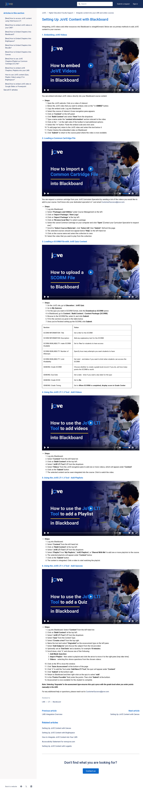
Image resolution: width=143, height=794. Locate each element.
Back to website (11, 786)
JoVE (44, 13)
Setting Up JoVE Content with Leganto (57, 746)
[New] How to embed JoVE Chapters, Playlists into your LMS (17, 69)
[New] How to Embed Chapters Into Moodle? (18, 46)
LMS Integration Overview (52, 714)
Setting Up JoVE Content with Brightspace (58, 733)
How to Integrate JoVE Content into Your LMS (59, 737)
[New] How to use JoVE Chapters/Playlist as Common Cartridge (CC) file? (16, 61)
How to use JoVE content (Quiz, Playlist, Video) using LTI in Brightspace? (17, 77)
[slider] (80, 90)
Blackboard (57, 702)
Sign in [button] (135, 4)
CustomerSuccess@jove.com (113, 202)
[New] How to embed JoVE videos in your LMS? (18, 26)
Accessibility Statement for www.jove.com (58, 742)
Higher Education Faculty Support (61, 13)
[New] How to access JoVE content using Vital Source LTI (18, 19)
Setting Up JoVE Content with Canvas (124, 714)
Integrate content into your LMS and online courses (95, 13)
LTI (49, 702)
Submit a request (123, 4)
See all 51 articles (11, 90)
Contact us (91, 771)
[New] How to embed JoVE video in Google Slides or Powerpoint (18, 85)
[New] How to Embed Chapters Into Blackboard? (18, 33)
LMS (43, 702)
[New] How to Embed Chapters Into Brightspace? (18, 40)
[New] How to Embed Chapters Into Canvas (18, 53)
